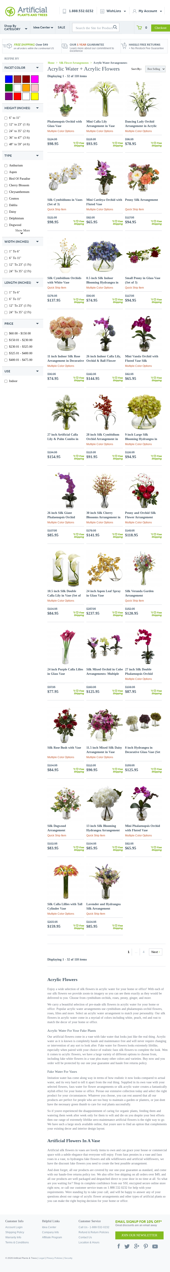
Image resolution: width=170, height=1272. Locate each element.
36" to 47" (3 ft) (19, 137)
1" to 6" (14, 251)
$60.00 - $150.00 (20, 333)
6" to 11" (14, 117)
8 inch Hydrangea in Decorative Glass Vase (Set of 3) (142, 752)
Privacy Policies (54, 1258)
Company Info (50, 1232)
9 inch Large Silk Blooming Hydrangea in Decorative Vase (141, 439)
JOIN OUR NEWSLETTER (139, 1235)
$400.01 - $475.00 (20, 360)
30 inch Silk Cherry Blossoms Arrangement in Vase (103, 517)
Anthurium (16, 165)
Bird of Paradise (19, 178)
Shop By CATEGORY (12, 27)
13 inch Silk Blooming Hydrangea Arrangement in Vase (103, 830)
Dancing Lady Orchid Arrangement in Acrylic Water (141, 126)
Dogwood (15, 225)
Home (51, 62)
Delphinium (16, 218)
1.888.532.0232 (81, 11)
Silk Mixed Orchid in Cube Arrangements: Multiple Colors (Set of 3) (104, 674)
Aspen (13, 172)
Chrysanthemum (19, 192)
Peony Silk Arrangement (141, 199)
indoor (13, 381)
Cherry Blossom (19, 185)
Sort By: (136, 69)
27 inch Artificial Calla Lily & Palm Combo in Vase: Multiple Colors (62, 439)
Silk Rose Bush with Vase (64, 747)
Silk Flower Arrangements (74, 62)
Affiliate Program (52, 1237)
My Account (148, 11)
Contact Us (85, 1237)
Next (155, 952)
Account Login (14, 1227)
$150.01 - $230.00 (20, 340)
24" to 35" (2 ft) (19, 131)
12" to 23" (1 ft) (19, 124)
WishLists (114, 11)
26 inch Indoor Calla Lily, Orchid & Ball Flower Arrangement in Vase (103, 361)
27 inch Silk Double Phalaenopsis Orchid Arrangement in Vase (139, 674)
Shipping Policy (14, 1232)
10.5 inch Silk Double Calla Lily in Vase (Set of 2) (64, 595)
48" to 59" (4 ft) (19, 144)
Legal (41, 1258)
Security (68, 1258)
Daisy (12, 211)
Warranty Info (13, 1237)
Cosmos (14, 198)
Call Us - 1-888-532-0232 (94, 1227)
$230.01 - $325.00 (20, 346)
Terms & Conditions (17, 1242)
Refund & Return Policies (94, 1232)
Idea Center (41, 27)
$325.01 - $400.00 (20, 353)
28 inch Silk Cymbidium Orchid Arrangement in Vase (102, 439)
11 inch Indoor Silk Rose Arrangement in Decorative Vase (65, 361)
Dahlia (13, 205)
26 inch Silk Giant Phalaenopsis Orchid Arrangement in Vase (61, 517)
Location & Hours (89, 1242)
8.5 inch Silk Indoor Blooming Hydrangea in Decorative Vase (102, 282)
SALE (61, 27)
